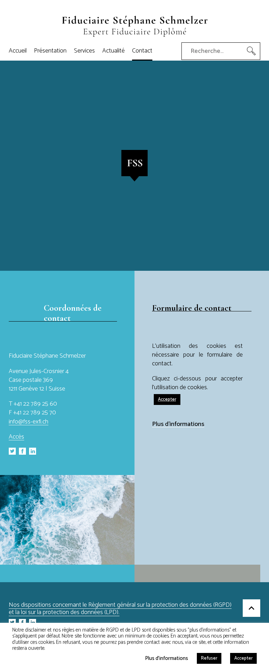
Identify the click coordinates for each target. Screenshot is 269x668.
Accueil (18, 51)
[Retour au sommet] (251, 609)
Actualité (113, 51)
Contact (142, 51)
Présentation (50, 51)
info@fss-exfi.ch (28, 421)
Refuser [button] (209, 658)
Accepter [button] (167, 399)
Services (84, 51)
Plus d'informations (178, 424)
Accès (16, 437)
